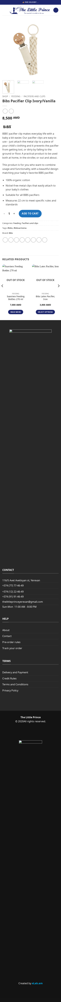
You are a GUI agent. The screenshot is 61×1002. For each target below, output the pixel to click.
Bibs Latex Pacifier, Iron (45, 297)
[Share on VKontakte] (33, 239)
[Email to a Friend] (22, 239)
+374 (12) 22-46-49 (13, 591)
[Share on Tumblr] (44, 239)
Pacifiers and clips (34, 96)
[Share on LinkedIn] (39, 239)
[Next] (53, 50)
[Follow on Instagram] (35, 732)
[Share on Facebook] (10, 239)
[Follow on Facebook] (25, 732)
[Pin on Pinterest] (27, 239)
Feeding (15, 96)
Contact (7, 636)
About (6, 630)
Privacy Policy (10, 690)
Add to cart (30, 213)
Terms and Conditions (15, 684)
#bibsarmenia (20, 228)
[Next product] (5, 111)
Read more (15, 312)
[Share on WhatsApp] (5, 239)
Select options (45, 312)
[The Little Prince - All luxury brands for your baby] (29, 10)
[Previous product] (11, 111)
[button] (4, 10)
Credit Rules (9, 678)
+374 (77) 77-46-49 (13, 585)
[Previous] (7, 50)
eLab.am (37, 983)
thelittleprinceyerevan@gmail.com (22, 601)
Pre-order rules (11, 642)
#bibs (10, 228)
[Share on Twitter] (16, 239)
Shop (5, 96)
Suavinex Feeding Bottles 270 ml (15, 297)
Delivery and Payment (15, 672)
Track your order (12, 648)
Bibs (11, 233)
